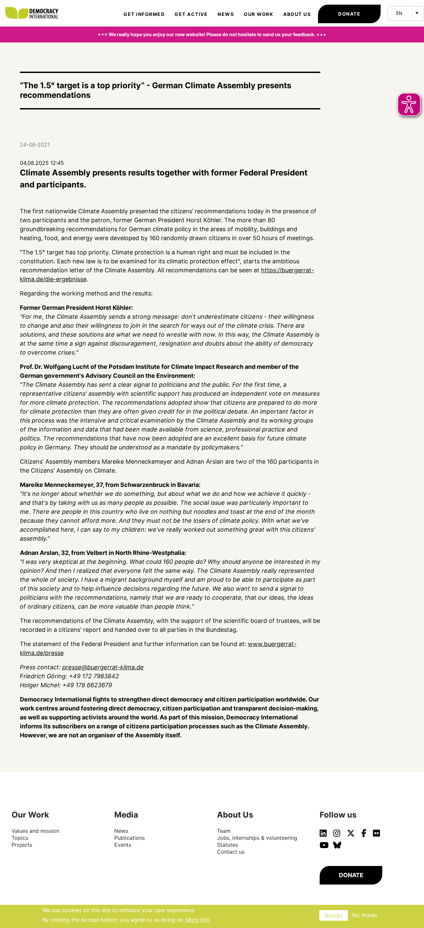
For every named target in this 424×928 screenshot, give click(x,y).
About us (297, 14)
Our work (258, 14)
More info (198, 919)
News (226, 14)
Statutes (227, 844)
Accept (334, 915)
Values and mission (35, 831)
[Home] (35, 7)
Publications (129, 837)
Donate (349, 14)
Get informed (144, 14)
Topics (20, 837)
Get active (191, 14)
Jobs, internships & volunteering (257, 837)
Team (224, 831)
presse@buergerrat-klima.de (103, 667)
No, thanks (364, 915)
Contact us (230, 851)
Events (122, 844)
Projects (22, 844)
